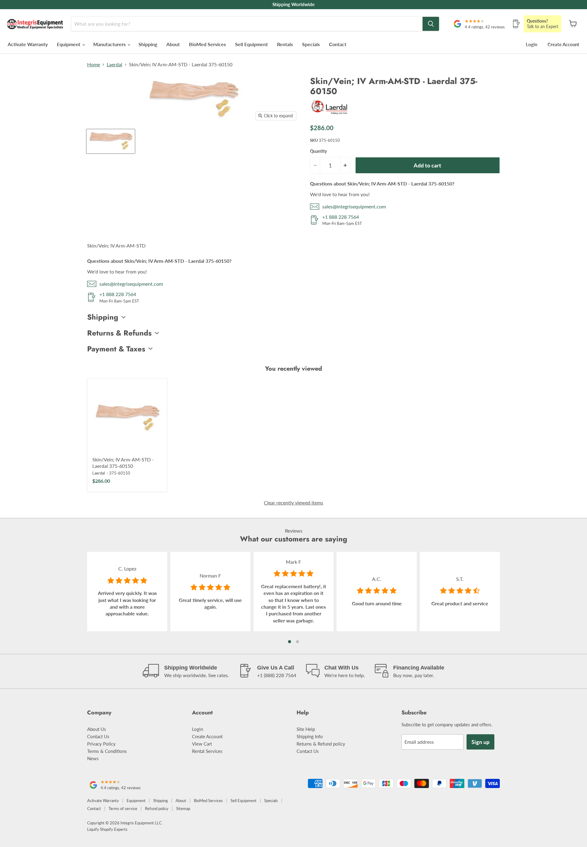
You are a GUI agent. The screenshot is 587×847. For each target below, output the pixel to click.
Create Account (563, 44)
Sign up (480, 742)
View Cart (202, 743)
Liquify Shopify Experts (107, 829)
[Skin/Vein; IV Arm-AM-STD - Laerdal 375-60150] (127, 418)
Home (93, 64)
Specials (311, 44)
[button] (289, 641)
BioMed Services (207, 44)
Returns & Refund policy (321, 743)
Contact (337, 44)
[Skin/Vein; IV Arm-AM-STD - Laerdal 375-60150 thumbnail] (111, 141)
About (173, 44)
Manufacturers (110, 44)
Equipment (69, 44)
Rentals (285, 44)
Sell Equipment (251, 44)
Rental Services (207, 751)
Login (531, 44)
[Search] (431, 24)
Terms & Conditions (107, 751)
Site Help (306, 729)
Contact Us (98, 736)
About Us (96, 729)
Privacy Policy (101, 743)
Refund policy (156, 808)
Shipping (147, 44)
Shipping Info (310, 736)
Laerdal (114, 64)
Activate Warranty (28, 44)
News (93, 758)
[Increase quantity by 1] (345, 165)
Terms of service (123, 808)
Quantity (318, 151)
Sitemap (183, 808)
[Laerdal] (330, 115)
